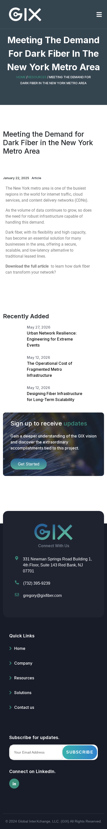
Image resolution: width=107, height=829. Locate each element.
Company (23, 663)
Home (19, 648)
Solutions (22, 692)
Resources (24, 677)
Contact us (24, 707)
